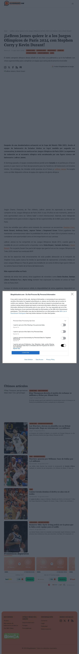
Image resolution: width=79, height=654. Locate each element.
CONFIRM (25, 352)
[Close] (73, 294)
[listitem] (39, 321)
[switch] (63, 325)
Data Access (39, 359)
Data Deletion (28, 359)
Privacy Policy (50, 359)
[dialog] (39, 327)
